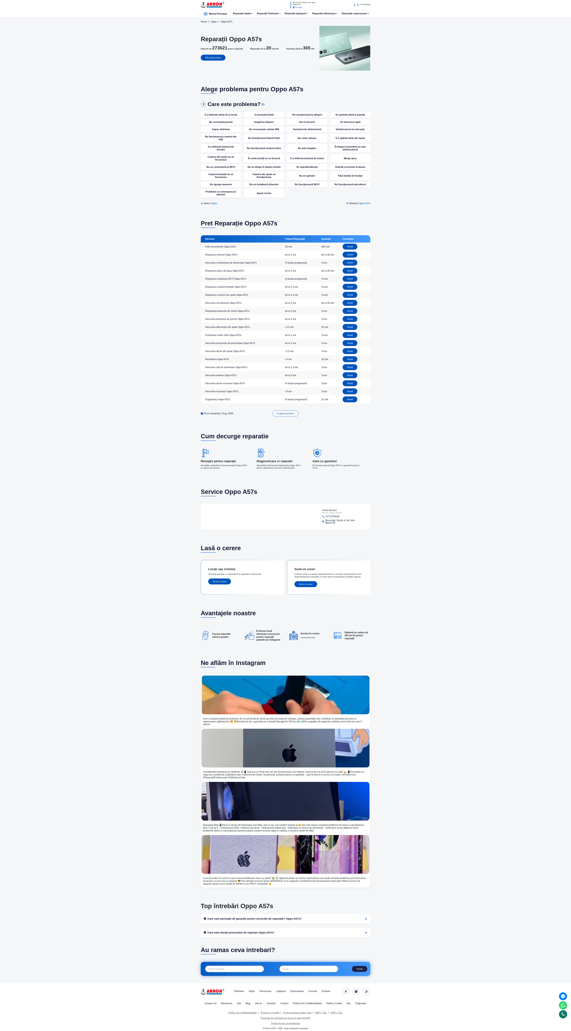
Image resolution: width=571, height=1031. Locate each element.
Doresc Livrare (219, 581)
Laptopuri (281, 991)
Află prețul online (213, 57)
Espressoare (297, 991)
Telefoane (239, 991)
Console (312, 991)
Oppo (214, 203)
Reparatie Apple (242, 13)
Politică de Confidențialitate (307, 1003)
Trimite (359, 969)
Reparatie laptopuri (295, 13)
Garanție (271, 1003)
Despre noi (211, 1003)
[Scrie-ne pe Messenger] (563, 996)
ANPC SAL (321, 1012)
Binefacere (226, 1003)
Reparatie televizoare (324, 13)
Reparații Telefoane (268, 13)
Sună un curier (306, 584)
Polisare (326, 991)
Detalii (350, 246)
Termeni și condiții (269, 1012)
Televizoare (265, 991)
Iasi (348, 1003)
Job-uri (258, 1003)
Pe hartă (298, 7)
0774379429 (365, 5)
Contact (284, 1003)
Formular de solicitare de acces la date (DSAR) (285, 1018)
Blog (248, 1003)
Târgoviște (360, 1003)
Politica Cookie (334, 1003)
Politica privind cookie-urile (297, 1012)
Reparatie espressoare (354, 13)
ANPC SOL (336, 1012)
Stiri (239, 1003)
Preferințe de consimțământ (285, 1023)
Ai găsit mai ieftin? (285, 413)
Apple (252, 991)
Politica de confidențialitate (242, 1012)
